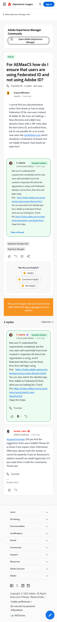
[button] (16, 86)
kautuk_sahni (20, 431)
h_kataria (20, 162)
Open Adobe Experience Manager (30, 41)
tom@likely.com (32, 135)
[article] (28, 376)
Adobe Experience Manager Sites (17, 14)
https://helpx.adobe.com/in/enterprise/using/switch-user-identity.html (28, 392)
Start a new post (32, 307)
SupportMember (22, 92)
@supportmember (15, 439)
